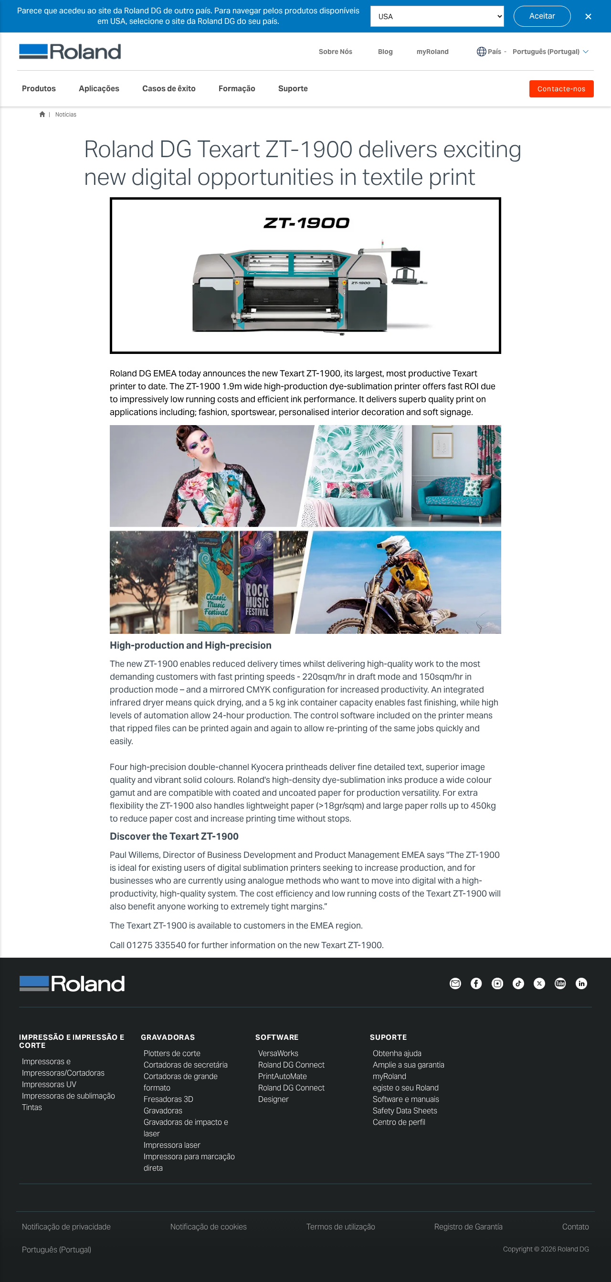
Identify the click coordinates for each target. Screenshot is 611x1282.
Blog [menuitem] (385, 51)
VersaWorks (278, 1053)
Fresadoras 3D (168, 1099)
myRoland (389, 1076)
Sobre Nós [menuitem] (335, 51)
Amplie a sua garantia (408, 1065)
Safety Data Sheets (405, 1111)
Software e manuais (406, 1099)
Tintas (32, 1107)
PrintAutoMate (282, 1076)
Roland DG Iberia (42, 114)
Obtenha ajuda (397, 1053)
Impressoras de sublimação (68, 1096)
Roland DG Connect (291, 1065)
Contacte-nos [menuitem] (561, 89)
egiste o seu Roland (406, 1088)
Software (277, 1037)
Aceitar (542, 16)
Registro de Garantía (468, 1227)
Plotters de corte (172, 1053)
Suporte (388, 1037)
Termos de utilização (340, 1227)
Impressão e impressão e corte (71, 1041)
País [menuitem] (494, 51)
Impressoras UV (49, 1084)
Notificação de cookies (208, 1227)
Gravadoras (168, 1037)
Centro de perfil (399, 1122)
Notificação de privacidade (66, 1227)
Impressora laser (172, 1145)
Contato (575, 1227)
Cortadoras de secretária (186, 1065)
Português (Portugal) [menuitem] (546, 51)
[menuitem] (43, 89)
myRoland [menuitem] (433, 51)
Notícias (65, 114)
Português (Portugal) (56, 1250)
